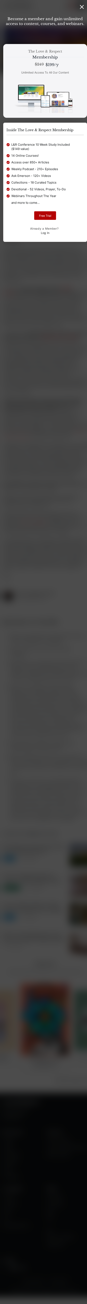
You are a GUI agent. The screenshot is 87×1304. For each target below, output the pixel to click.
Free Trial (45, 215)
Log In (45, 233)
